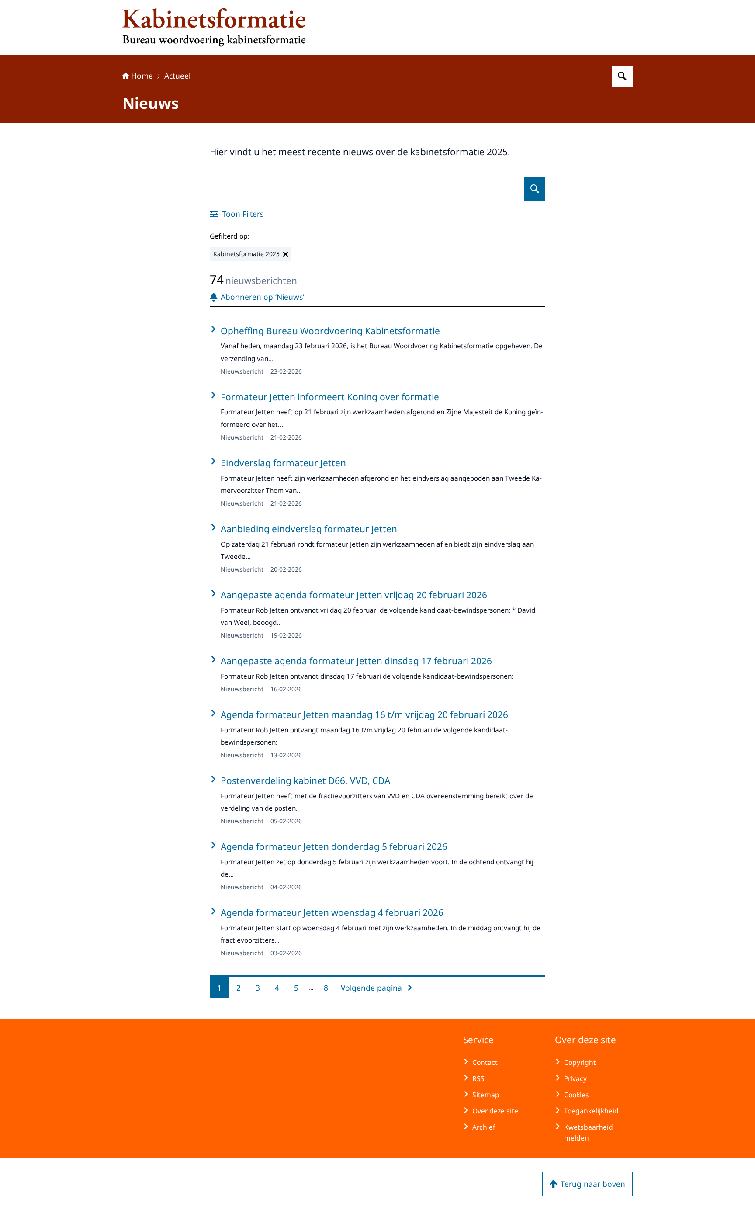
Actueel (177, 75)
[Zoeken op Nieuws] (534, 189)
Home (142, 75)
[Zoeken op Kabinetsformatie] (622, 76)
